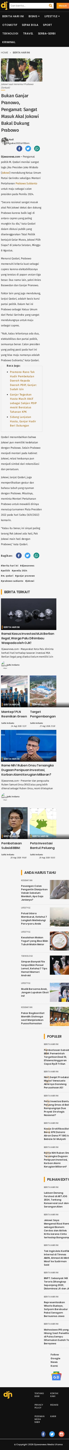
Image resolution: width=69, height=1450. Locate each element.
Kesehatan (26, 880)
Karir (53, 1416)
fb (43, 1438)
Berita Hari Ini (13, 16)
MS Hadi (9, 139)
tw (52, 1438)
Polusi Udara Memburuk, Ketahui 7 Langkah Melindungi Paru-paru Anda (34, 918)
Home (4, 52)
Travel (28, 33)
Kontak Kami (54, 1395)
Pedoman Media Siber (39, 1419)
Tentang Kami (39, 1395)
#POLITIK (5, 570)
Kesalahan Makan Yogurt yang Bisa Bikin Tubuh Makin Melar (34, 941)
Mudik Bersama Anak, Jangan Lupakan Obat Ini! (35, 992)
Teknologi (10, 33)
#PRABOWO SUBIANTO (12, 581)
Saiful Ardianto (13, 665)
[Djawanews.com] (3, 5)
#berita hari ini (9, 565)
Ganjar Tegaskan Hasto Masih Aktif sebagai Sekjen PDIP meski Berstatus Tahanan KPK (23, 403)
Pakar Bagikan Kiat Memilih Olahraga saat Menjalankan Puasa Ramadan (32, 1018)
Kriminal (8, 42)
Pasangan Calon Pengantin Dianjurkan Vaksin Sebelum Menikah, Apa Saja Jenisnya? (34, 892)
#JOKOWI (29, 581)
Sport (47, 25)
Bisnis (33, 16)
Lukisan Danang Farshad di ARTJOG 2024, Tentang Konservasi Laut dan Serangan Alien (56, 1199)
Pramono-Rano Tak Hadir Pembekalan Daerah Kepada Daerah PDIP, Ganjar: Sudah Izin (23, 380)
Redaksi (54, 1404)
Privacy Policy (38, 1406)
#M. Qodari (7, 575)
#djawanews (27, 565)
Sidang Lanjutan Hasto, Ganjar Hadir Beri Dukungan (23, 421)
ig (62, 1438)
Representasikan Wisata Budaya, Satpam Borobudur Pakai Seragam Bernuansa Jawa (56, 1309)
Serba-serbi (47, 33)
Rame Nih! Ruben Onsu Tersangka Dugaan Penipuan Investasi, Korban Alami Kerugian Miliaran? (27, 770)
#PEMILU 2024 (19, 570)
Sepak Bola (30, 25)
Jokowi (6, 172)
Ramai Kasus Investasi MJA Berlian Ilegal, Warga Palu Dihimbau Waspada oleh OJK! (27, 638)
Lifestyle (51, 16)
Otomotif (9, 25)
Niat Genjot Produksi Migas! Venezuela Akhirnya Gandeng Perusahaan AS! (56, 1082)
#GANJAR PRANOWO (25, 575)
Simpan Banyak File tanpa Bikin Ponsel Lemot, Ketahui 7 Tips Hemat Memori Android (34, 968)
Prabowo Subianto (26, 183)
